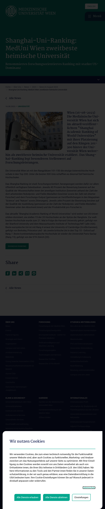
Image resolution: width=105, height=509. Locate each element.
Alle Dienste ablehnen (56, 497)
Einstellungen (81, 497)
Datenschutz (89, 487)
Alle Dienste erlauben (27, 497)
